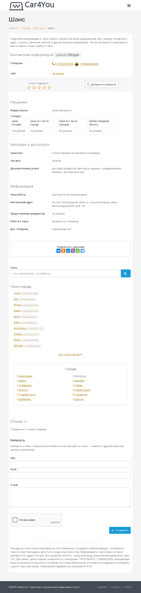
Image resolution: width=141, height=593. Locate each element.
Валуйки (79, 380)
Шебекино (24, 399)
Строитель (80, 394)
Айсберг (27, 345)
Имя (12, 458)
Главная (13, 28)
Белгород (39, 28)
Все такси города (69, 354)
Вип (25, 299)
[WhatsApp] (78, 251)
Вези (25, 316)
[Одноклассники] (63, 251)
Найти (128, 587)
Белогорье (29, 328)
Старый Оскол (27, 394)
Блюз (25, 322)
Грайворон (25, 385)
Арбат (26, 339)
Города (25, 28)
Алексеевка (25, 376)
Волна (26, 304)
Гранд (26, 293)
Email (13, 469)
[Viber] (73, 251)
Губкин (78, 385)
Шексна (79, 399)
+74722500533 (64, 64)
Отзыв (14, 485)
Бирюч (22, 380)
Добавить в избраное (103, 84)
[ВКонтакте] (58, 251)
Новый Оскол (82, 390)
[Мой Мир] (68, 251)
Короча (23, 390)
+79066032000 (89, 64)
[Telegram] (82, 251)
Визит (26, 310)
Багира (26, 334)
